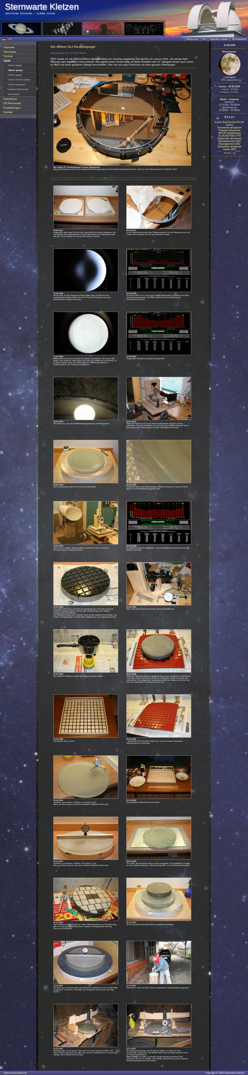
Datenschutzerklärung (15, 1073)
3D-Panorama (239, 39)
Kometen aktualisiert (229, 130)
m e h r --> (229, 153)
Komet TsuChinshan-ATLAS (229, 122)
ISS (204, 39)
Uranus (229, 124)
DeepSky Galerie (219, 39)
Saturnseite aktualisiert (229, 127)
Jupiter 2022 (229, 149)
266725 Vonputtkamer (229, 133)
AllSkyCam (192, 39)
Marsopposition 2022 (229, 143)
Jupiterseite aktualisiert (229, 138)
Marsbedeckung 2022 (229, 141)
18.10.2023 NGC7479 (229, 135)
